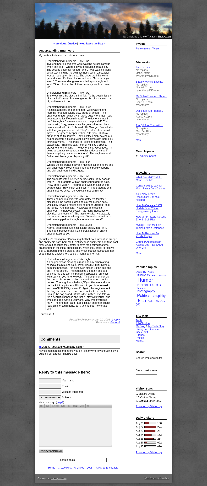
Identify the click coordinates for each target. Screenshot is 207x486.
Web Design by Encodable (157, 478)
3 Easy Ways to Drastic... (150, 81)
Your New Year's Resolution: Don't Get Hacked (148, 197)
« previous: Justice (65, 43)
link (69, 406)
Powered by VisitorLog (149, 406)
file (88, 406)
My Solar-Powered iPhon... (151, 96)
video (82, 406)
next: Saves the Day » (92, 43)
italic (47, 406)
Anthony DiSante (58, 478)
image (75, 406)
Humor (145, 280)
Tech (141, 300)
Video (151, 301)
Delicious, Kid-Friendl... (149, 110)
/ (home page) (148, 156)
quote (63, 406)
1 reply (116, 319)
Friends (140, 335)
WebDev (160, 301)
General (115, 322)
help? (60, 402)
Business (143, 275)
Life (152, 285)
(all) (138, 304)
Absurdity (141, 272)
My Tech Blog (156, 326)
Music (159, 285)
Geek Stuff (142, 332)
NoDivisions (130, 36)
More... (140, 140)
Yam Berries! (143, 67)
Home (51, 467)
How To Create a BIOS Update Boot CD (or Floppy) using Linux (149, 208)
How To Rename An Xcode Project (147, 235)
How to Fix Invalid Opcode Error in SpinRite (151, 218)
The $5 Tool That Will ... (149, 125)
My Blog (140, 326)
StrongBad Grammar (147, 329)
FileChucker (143, 323)
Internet (142, 285)
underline (55, 406)
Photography (146, 291)
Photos (140, 337)
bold (41, 406)
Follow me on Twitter (148, 48)
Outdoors (141, 288)
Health (162, 275)
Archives (79, 467)
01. (40, 347)
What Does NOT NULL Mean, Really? (149, 179)
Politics (143, 295)
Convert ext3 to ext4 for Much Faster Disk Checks (150, 187)
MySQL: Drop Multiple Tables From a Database (150, 226)
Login (90, 467)
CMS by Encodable (107, 467)
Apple (151, 272)
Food (154, 275)
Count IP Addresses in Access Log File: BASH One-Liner (149, 244)
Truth (139, 320)
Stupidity (159, 296)
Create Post (64, 467)
